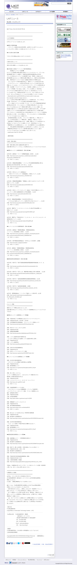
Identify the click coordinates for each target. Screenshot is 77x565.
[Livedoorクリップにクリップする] (18, 543)
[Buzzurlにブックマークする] (23, 543)
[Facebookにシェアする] (7, 543)
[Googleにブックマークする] (16, 543)
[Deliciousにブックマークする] (9, 543)
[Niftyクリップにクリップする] (21, 543)
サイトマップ (39, 559)
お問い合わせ (46, 559)
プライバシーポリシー (22, 559)
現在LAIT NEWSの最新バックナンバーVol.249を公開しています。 (66, 55)
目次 (43, 544)
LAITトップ (8, 14)
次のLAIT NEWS (37, 544)
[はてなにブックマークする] (12, 543)
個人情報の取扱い (31, 559)
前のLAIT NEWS (48, 544)
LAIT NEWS (13, 14)
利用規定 (14, 559)
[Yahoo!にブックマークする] (14, 543)
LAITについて (8, 559)
